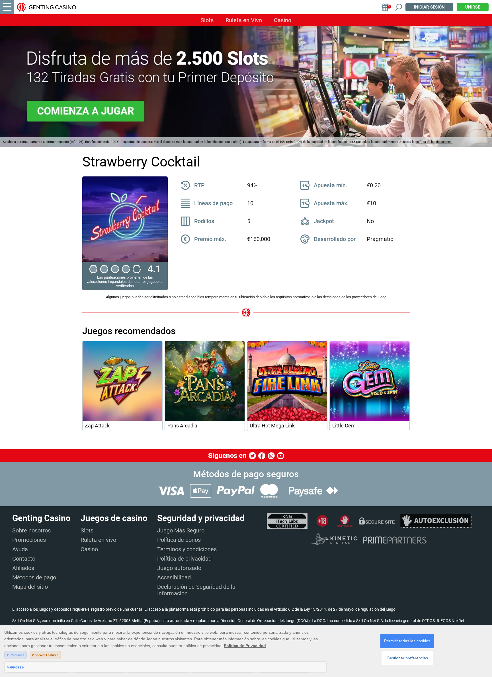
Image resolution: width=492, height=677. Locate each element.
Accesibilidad (174, 577)
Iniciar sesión (429, 7)
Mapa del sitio (30, 586)
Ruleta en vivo (98, 539)
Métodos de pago (34, 577)
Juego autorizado (179, 568)
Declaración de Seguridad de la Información (196, 590)
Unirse (472, 7)
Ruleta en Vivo (244, 20)
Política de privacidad (184, 558)
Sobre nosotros (31, 530)
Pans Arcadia (182, 426)
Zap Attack (97, 426)
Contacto (23, 558)
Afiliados (23, 568)
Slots (207, 20)
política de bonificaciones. (433, 142)
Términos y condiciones (187, 549)
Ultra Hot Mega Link (272, 426)
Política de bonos (179, 539)
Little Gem (344, 426)
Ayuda (20, 549)
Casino (282, 20)
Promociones (29, 539)
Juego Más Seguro (180, 530)
